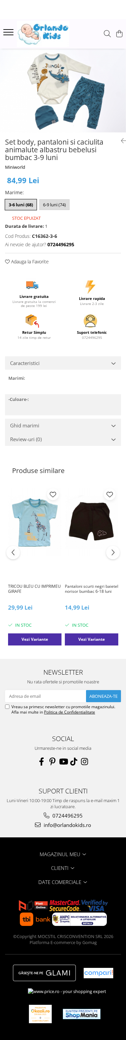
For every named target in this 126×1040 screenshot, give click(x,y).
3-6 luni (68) (21, 205)
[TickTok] (74, 762)
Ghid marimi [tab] (24, 425)
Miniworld (15, 167)
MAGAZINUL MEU (61, 854)
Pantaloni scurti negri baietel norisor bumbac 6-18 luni (91, 589)
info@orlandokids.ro (66, 825)
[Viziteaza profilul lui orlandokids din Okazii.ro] (40, 1014)
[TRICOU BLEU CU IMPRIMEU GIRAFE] (34, 522)
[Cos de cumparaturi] (119, 34)
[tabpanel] (63, 91)
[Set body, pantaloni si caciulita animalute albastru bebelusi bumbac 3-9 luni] (63, 91)
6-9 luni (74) (54, 205)
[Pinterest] (52, 762)
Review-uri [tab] (26, 439)
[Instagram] (85, 762)
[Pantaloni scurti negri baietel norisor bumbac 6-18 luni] (91, 522)
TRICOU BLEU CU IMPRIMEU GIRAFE (34, 589)
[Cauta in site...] (107, 34)
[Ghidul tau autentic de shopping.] (98, 973)
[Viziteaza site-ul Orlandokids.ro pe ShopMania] (81, 1014)
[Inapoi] (121, 140)
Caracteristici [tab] (25, 363)
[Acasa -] (43, 34)
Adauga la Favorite (29, 261)
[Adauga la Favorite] (53, 494)
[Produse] (9, 34)
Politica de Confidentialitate (69, 712)
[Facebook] (42, 762)
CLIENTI (60, 868)
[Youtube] (63, 762)
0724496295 (67, 815)
